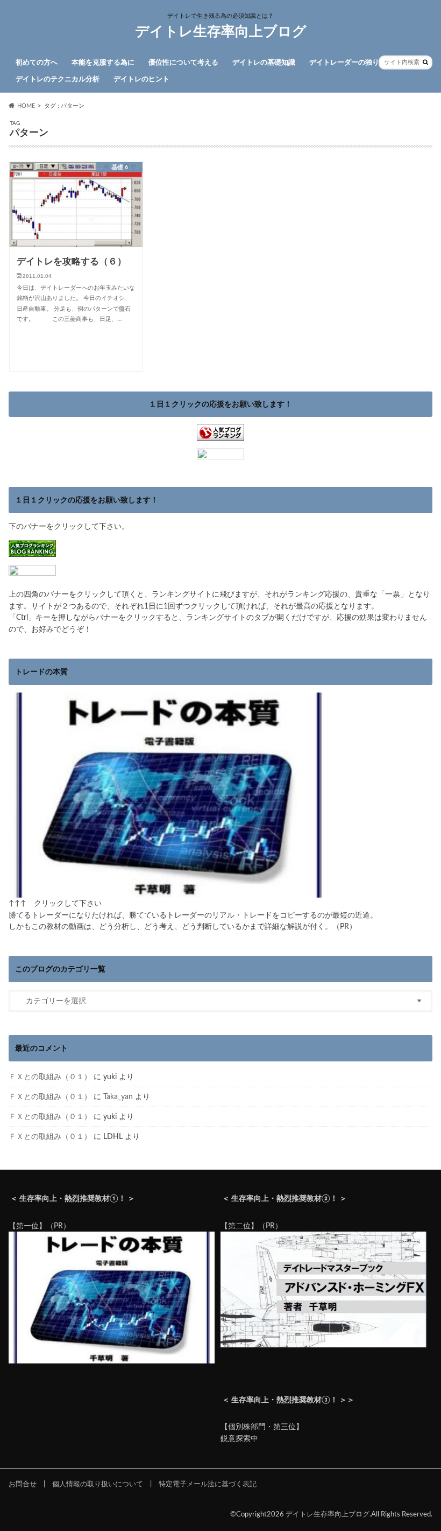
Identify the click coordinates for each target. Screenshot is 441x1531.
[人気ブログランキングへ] (220, 435)
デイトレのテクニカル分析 (57, 79)
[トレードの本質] (169, 892)
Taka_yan (118, 1097)
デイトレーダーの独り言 (347, 62)
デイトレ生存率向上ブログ (221, 32)
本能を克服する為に (103, 62)
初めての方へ (37, 62)
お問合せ (23, 1484)
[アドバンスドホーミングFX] (323, 1342)
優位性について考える (183, 62)
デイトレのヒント (141, 79)
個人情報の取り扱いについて (97, 1484)
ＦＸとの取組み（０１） (50, 1077)
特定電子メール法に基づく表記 (208, 1484)
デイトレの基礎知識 (263, 62)
